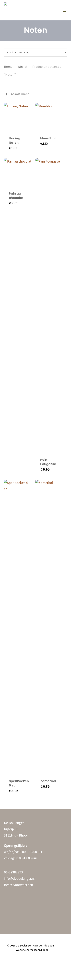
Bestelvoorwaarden (18, 884)
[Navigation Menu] (65, 10)
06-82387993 (13, 872)
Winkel (22, 67)
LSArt (52, 950)
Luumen (59, 945)
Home (8, 67)
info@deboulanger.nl (19, 878)
